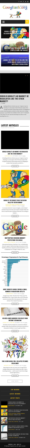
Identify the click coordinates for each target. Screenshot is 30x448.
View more (15, 32)
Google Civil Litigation (9, 242)
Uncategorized (8, 156)
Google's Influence (10, 204)
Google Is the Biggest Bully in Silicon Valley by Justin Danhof (15, 201)
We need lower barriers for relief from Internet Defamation (15, 319)
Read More (15, 166)
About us (19, 444)
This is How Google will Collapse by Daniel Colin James (15, 362)
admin (3, 103)
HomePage (10, 444)
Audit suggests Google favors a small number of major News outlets (15, 290)
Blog (15, 444)
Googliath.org (13, 446)
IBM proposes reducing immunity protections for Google (15, 239)
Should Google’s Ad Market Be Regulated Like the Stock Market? (14, 99)
